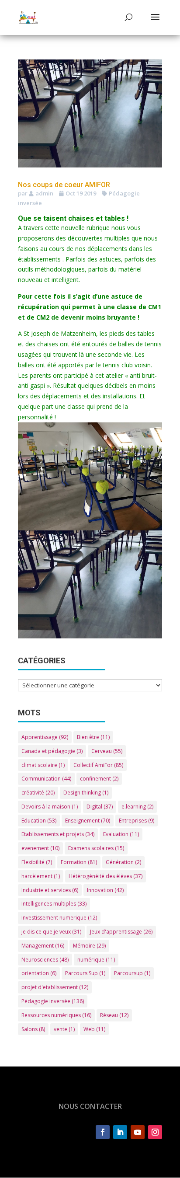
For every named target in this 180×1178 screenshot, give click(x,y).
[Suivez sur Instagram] (155, 1132)
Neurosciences (45, 959)
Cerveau (106, 751)
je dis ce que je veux (51, 931)
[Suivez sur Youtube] (138, 1132)
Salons (33, 1029)
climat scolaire (43, 765)
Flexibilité (36, 862)
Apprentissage (44, 737)
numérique (96, 959)
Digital (100, 806)
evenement (40, 848)
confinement (99, 778)
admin (44, 193)
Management (42, 945)
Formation (79, 862)
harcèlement (40, 876)
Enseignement (87, 820)
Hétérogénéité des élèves (105, 876)
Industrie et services (49, 890)
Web (94, 1029)
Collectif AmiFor (98, 765)
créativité (38, 792)
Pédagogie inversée (52, 1001)
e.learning (137, 806)
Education (38, 820)
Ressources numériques (56, 1015)
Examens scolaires (96, 848)
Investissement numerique (59, 917)
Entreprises (136, 820)
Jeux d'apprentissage (121, 931)
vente (64, 1029)
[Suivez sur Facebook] (103, 1132)
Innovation (105, 890)
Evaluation (121, 834)
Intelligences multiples (54, 903)
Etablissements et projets (57, 834)
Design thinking (85, 792)
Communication (46, 778)
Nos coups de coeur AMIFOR (64, 185)
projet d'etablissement (54, 987)
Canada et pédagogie (52, 751)
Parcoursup (132, 973)
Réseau (114, 1015)
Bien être (93, 737)
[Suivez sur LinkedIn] (120, 1132)
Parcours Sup (85, 973)
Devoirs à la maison (49, 806)
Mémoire (89, 945)
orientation (38, 973)
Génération (123, 862)
